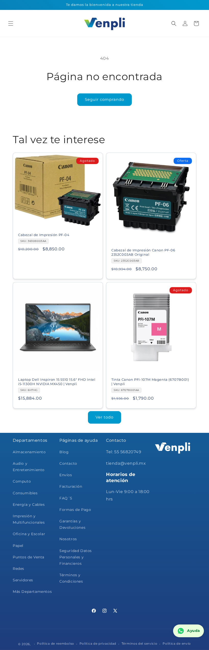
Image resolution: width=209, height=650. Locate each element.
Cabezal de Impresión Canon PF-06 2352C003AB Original (143, 252)
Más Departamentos (32, 591)
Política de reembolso (55, 643)
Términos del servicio (140, 643)
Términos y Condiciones (71, 578)
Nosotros (68, 539)
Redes (18, 568)
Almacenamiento (29, 452)
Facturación (70, 486)
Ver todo (104, 417)
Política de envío (177, 643)
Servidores (23, 580)
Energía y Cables (29, 504)
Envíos (65, 475)
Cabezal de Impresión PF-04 (44, 235)
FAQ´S (65, 498)
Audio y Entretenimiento (29, 466)
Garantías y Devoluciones (72, 524)
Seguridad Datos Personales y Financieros (75, 557)
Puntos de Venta (28, 557)
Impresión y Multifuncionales (29, 519)
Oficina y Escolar (29, 534)
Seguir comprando (104, 99)
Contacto (68, 463)
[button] (10, 23)
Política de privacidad (98, 643)
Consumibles (25, 493)
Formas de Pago (75, 509)
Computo (22, 481)
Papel (18, 545)
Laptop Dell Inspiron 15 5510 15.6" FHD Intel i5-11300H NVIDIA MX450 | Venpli (56, 381)
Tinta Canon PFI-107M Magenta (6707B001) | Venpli (150, 381)
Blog (64, 452)
